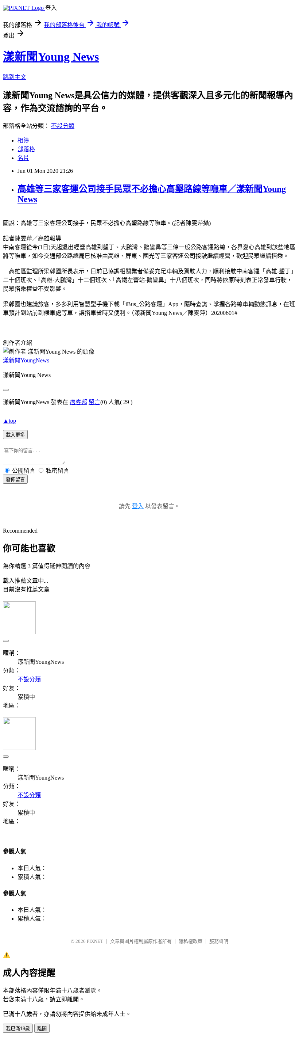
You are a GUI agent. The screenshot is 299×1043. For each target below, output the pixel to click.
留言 (94, 402)
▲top (9, 421)
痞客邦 (78, 402)
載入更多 (15, 435)
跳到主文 (14, 77)
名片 (23, 158)
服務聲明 (218, 941)
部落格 (26, 149)
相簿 (23, 140)
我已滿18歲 (18, 1028)
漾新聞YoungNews (26, 360)
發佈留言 (15, 479)
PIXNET (95, 941)
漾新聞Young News (51, 56)
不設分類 (62, 126)
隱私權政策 (190, 941)
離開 (42, 1028)
